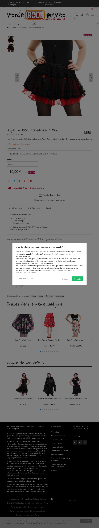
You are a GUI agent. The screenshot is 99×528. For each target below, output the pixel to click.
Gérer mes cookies (25, 279)
